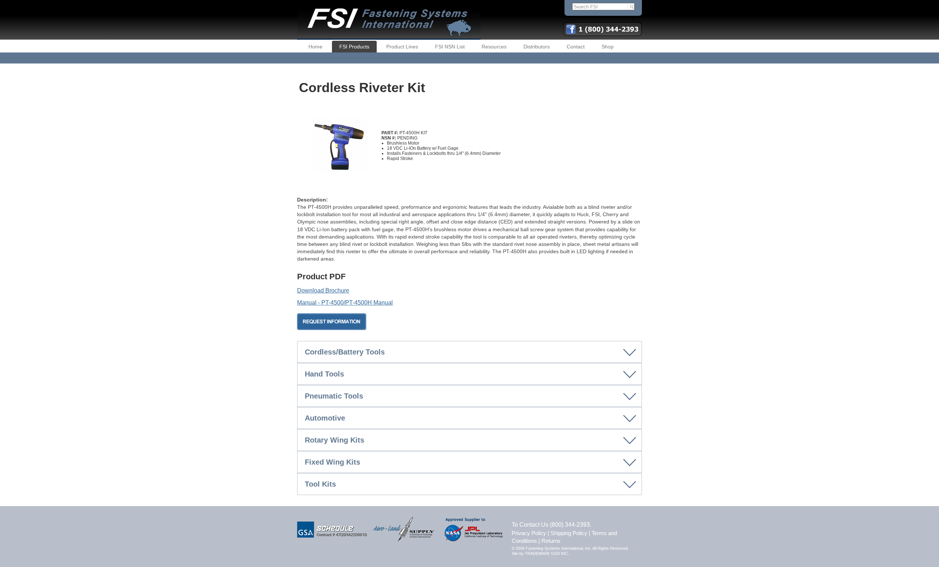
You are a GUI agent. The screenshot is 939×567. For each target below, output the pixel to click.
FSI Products (354, 47)
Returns (550, 541)
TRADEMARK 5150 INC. (547, 553)
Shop (608, 47)
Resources (494, 47)
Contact (576, 47)
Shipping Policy (569, 533)
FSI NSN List (450, 47)
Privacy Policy (529, 533)
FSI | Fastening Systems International (389, 20)
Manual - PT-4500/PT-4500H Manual (345, 302)
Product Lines (402, 47)
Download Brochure (323, 290)
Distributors (536, 47)
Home (315, 47)
